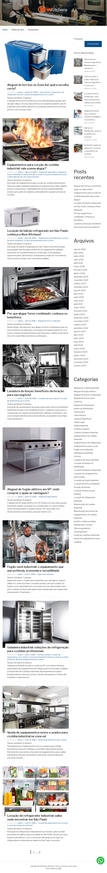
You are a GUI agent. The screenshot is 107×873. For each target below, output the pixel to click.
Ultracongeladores (82, 528)
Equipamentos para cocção (32, 174)
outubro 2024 (80, 324)
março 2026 (79, 266)
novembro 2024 (81, 321)
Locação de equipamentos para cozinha (39, 95)
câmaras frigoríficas (82, 419)
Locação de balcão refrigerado (87, 470)
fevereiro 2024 (80, 352)
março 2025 (79, 307)
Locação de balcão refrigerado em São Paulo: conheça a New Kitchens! (87, 206)
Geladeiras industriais (83, 453)
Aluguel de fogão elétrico (48, 172)
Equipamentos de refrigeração (49, 238)
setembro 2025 (81, 287)
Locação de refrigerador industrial (41, 657)
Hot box (20, 95)
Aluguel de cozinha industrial (86, 388)
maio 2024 (79, 342)
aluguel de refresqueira (84, 405)
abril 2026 (78, 263)
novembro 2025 (81, 280)
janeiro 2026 (79, 273)
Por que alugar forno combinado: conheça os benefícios (84, 216)
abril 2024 (78, 345)
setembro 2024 (81, 328)
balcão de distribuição (83, 408)
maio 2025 (79, 301)
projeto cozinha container (85, 521)
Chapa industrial (81, 425)
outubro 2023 (80, 365)
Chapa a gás (79, 422)
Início (5, 30)
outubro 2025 (80, 283)
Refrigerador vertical (83, 525)
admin (20, 92)
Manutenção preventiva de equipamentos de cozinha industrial (86, 514)
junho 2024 (79, 338)
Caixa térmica (45, 92)
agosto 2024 (80, 331)
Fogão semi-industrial (46, 574)
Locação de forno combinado (87, 484)
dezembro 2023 (81, 359)
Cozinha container (44, 655)
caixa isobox (79, 412)
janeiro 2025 (79, 314)
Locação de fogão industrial (86, 480)
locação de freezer (82, 487)
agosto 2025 (80, 290)
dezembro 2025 (81, 277)
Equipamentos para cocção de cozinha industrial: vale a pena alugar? (87, 196)
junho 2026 (79, 256)
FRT (60, 868)
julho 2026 (78, 253)
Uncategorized (80, 532)
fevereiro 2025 (80, 311)
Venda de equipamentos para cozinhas (30, 659)
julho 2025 (78, 294)
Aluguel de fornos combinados (49, 321)
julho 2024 (78, 335)
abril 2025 (78, 304)
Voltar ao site (17, 30)
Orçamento (33, 30)
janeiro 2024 (79, 355)
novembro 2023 (81, 362)
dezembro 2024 (81, 318)
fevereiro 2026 (80, 270)
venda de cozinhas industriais (87, 535)
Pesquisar (78, 39)
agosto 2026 (80, 249)
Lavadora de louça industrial (49, 398)
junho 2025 (79, 297)
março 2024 (79, 348)
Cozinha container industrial (86, 432)
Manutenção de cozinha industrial (26, 177)
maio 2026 (79, 259)
